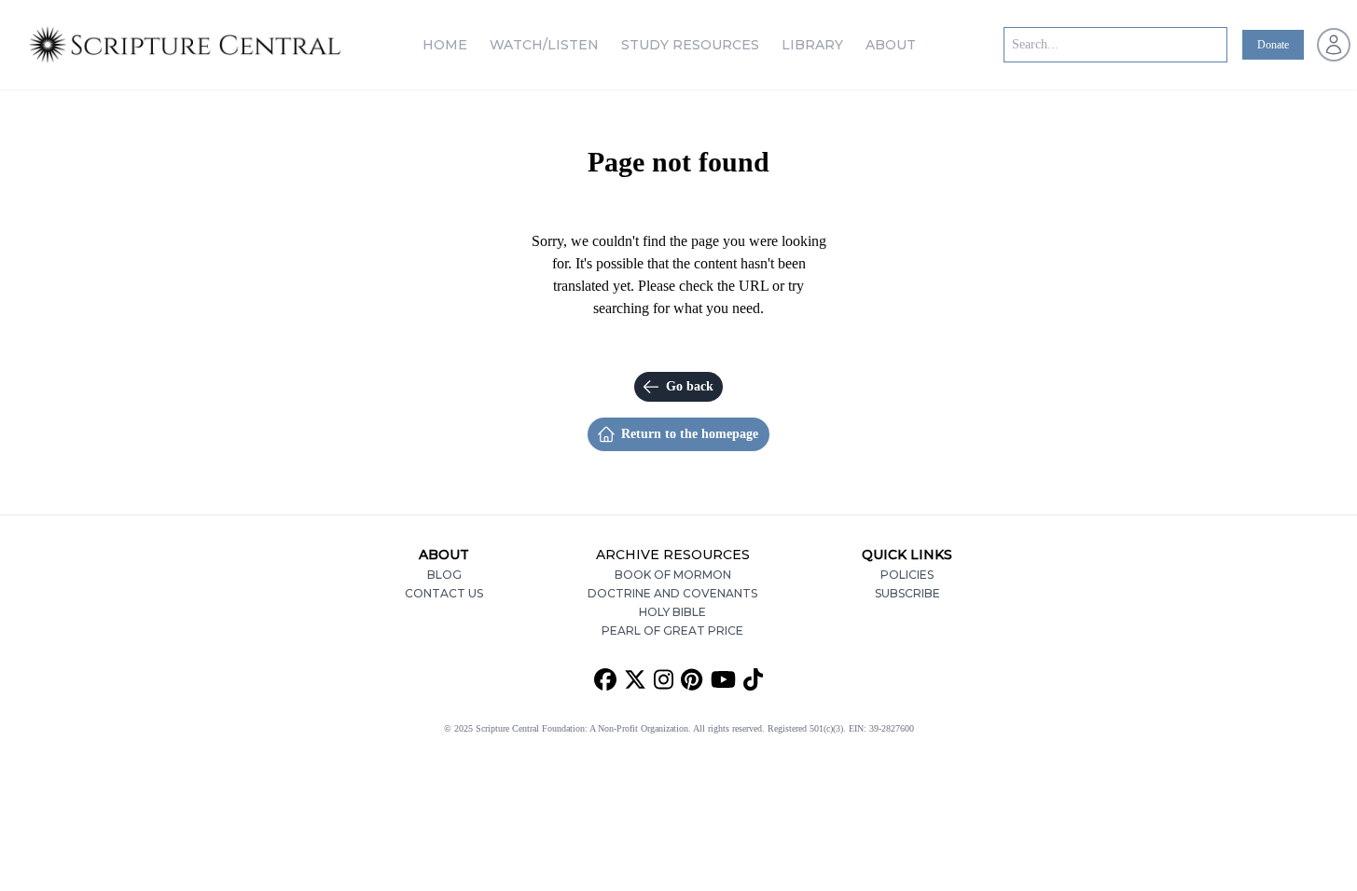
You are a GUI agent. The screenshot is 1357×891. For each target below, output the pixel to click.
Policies (907, 575)
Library (812, 44)
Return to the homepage (689, 434)
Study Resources (690, 44)
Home (444, 44)
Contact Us (444, 593)
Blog (444, 575)
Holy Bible (672, 612)
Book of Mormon (673, 575)
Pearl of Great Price (672, 630)
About (890, 44)
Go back (689, 386)
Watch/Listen (544, 44)
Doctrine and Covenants (672, 593)
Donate (1273, 44)
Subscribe (907, 593)
